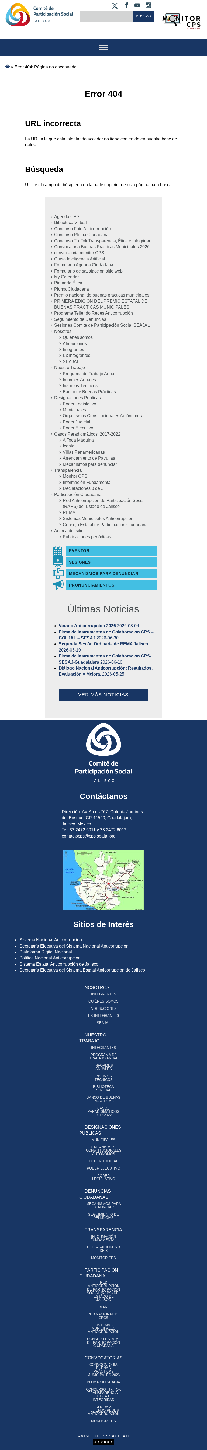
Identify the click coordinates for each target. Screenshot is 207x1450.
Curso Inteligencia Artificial (79, 259)
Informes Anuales (79, 379)
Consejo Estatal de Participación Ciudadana (105, 524)
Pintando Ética (68, 283)
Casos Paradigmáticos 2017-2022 (103, 1111)
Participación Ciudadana (78, 494)
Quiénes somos (78, 337)
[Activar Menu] (103, 47)
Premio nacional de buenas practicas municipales (101, 295)
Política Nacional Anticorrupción (50, 958)
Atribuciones (75, 343)
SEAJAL (71, 361)
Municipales (74, 410)
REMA (69, 512)
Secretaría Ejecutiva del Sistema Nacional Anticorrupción (74, 946)
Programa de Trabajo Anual (89, 373)
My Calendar (66, 277)
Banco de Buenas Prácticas (89, 392)
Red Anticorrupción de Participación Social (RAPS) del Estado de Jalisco (104, 503)
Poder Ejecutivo (78, 428)
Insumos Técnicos (80, 385)
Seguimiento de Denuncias (80, 319)
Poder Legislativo (79, 404)
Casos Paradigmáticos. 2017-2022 (87, 434)
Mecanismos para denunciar (90, 464)
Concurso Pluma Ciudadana (81, 234)
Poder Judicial (76, 422)
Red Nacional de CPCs (104, 1316)
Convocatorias (104, 1358)
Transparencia (68, 470)
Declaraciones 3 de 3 (83, 488)
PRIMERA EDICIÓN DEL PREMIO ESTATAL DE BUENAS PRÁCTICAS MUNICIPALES (100, 304)
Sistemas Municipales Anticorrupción (98, 518)
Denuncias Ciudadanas (95, 1194)
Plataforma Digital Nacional (45, 952)
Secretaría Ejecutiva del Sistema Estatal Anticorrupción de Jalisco (82, 970)
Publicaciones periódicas (87, 537)
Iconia (68, 446)
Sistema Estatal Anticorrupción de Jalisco (58, 964)
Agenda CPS (67, 216)
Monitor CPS (75, 476)
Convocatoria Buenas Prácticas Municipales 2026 (102, 246)
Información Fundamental (87, 482)
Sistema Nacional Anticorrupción (50, 940)
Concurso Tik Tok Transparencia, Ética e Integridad (102, 241)
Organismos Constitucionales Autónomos (102, 416)
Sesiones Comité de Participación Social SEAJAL (102, 325)
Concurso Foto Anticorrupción (82, 228)
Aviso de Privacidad (103, 1436)
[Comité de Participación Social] (39, 22)
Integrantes (73, 349)
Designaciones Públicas (77, 397)
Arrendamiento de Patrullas (89, 458)
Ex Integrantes (76, 355)
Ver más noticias (103, 694)
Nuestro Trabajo (69, 367)
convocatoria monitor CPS (79, 252)
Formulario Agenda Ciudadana (83, 265)
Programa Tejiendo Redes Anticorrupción (93, 313)
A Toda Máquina (78, 440)
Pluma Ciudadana (71, 289)
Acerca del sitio (69, 530)
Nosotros (62, 331)
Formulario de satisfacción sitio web (88, 271)
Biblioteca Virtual (70, 222)
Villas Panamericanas (84, 452)
